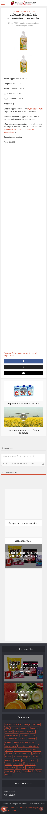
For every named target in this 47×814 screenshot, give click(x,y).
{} (29, 463)
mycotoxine (9, 355)
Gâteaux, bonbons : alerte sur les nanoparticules (23, 554)
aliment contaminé (13, 724)
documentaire (11, 739)
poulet (26, 760)
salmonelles (11, 767)
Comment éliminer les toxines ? (23, 693)
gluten (8, 742)
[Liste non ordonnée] (18, 463)
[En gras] (3, 463)
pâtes (34, 760)
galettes (8, 353)
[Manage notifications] (41, 809)
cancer (24, 728)
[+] (32, 463)
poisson (9, 760)
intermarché (11, 746)
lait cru (24, 749)
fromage (32, 739)
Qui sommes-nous (8, 807)
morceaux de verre (23, 753)
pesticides (37, 757)
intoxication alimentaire (22, 353)
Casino (9, 731)
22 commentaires (23, 672)
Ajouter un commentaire (29, 23)
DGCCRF (25, 735)
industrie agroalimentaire (24, 742)
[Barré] (12, 463)
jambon (9, 749)
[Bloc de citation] (20, 463)
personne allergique (22, 757)
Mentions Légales (32, 807)
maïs (35, 353)
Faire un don (20, 807)
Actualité (16, 11)
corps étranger (12, 735)
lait (17, 749)
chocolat (31, 731)
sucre (39, 771)
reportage (19, 764)
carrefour (34, 728)
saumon (9, 771)
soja (18, 771)
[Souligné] (9, 463)
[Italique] (6, 463)
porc (18, 760)
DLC (33, 735)
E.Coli (23, 739)
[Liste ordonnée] (15, 463)
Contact (14, 810)
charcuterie (19, 731)
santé (21, 767)
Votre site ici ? (9, 795)
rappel (8, 764)
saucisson (31, 767)
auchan (37, 724)
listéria (33, 749)
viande (8, 774)
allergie (27, 724)
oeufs (8, 757)
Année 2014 (25, 11)
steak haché (28, 771)
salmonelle (30, 764)
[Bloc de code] (23, 463)
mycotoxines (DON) (35, 109)
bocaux (15, 728)
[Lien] (26, 463)
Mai (33, 11)
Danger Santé (9, 791)
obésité (37, 753)
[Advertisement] (23, 247)
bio (7, 728)
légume (9, 753)
